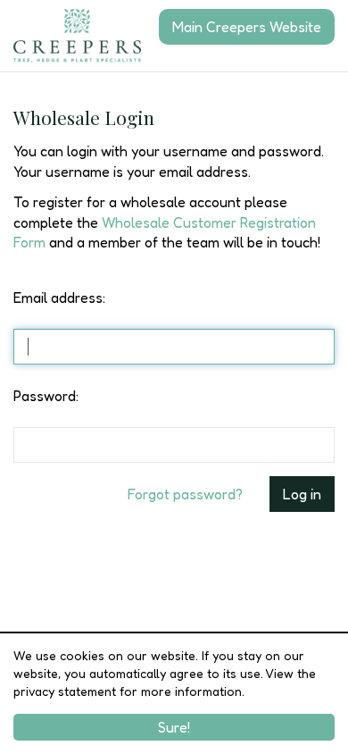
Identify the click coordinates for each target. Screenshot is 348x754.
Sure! (174, 727)
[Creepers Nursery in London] (77, 36)
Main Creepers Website (246, 27)
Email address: (59, 297)
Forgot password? (185, 494)
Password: (46, 396)
